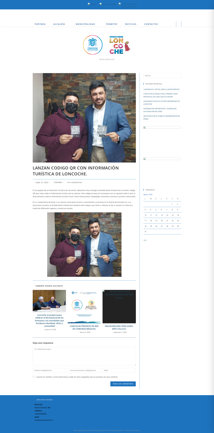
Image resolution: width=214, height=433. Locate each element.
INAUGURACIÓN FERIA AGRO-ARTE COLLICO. (119, 327)
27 (162, 226)
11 (151, 215)
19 (156, 220)
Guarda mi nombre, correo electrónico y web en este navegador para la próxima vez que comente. (77, 377)
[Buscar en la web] (178, 24)
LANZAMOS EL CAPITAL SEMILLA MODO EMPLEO (161, 89)
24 (145, 226)
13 (162, 215)
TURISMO (58, 182)
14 (167, 215)
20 (162, 220)
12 (156, 215)
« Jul (144, 240)
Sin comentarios (74, 182)
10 (145, 215)
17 (145, 220)
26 (156, 226)
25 (151, 226)
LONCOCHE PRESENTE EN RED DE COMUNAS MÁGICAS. (84, 327)
